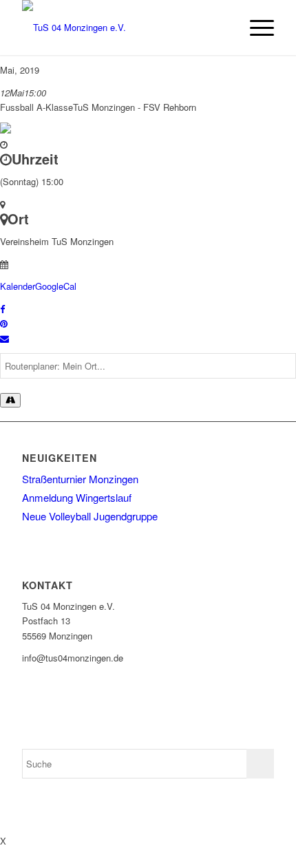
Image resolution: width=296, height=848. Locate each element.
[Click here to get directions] (10, 400)
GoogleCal (55, 286)
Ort (18, 219)
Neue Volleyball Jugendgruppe (90, 516)
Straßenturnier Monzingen (80, 478)
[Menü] (255, 27)
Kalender (17, 286)
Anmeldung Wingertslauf (76, 497)
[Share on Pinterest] (4, 323)
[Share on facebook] (2, 308)
